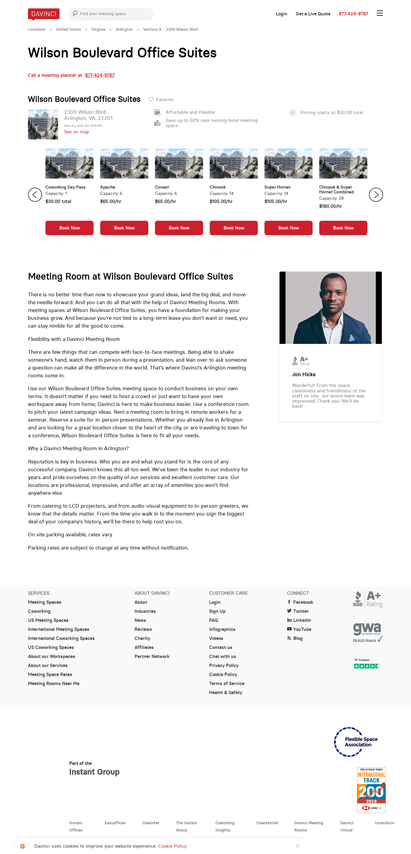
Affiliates (144, 647)
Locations (36, 29)
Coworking (39, 611)
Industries (145, 611)
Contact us (220, 647)
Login (281, 14)
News (140, 620)
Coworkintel (267, 822)
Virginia (98, 29)
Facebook (303, 602)
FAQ (213, 620)
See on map (76, 132)
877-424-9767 (353, 14)
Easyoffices (115, 822)
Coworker (150, 822)
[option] (69, 194)
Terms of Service (226, 683)
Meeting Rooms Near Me (53, 683)
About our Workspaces (51, 656)
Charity (142, 638)
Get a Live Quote (313, 14)
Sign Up (217, 611)
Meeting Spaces (44, 602)
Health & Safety (225, 692)
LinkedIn (302, 620)
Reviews (143, 629)
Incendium (384, 822)
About (140, 602)
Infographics (222, 629)
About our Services (48, 665)
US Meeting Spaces (48, 620)
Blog (298, 638)
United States (68, 29)
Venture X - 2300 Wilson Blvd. (171, 29)
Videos (216, 638)
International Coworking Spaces (61, 638)
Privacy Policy (224, 665)
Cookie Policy (223, 674)
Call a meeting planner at (71, 75)
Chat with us (222, 656)
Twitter (301, 611)
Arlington (124, 29)
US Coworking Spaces (51, 647)
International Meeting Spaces (58, 629)
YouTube (302, 629)
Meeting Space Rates (50, 674)
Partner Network (151, 656)
